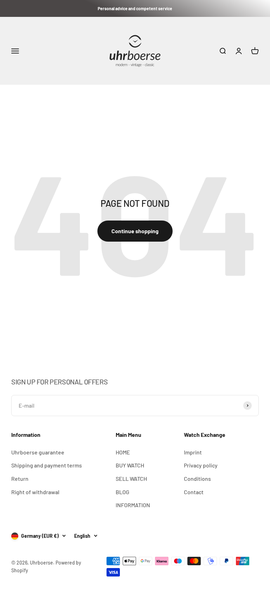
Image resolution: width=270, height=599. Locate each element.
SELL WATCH (131, 478)
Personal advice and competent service (135, 8)
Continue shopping (135, 231)
